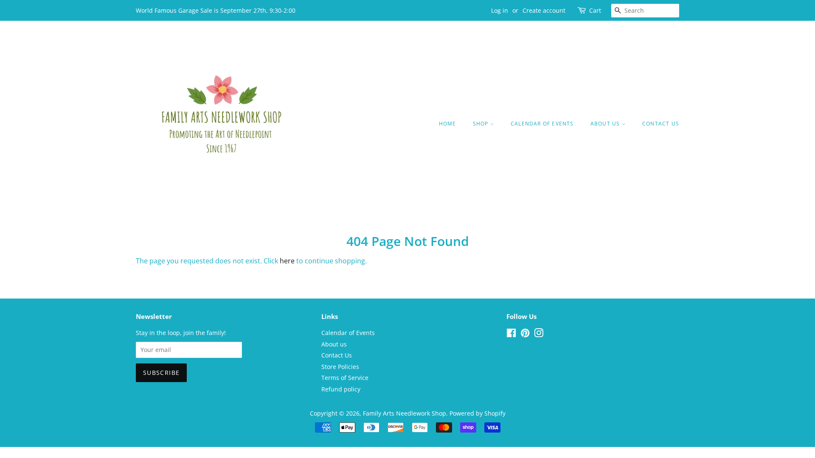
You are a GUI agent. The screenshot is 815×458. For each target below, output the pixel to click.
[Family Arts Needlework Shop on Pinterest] (525, 334)
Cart (595, 10)
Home (447, 123)
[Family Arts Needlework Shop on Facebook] (511, 334)
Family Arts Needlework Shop (404, 413)
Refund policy (340, 389)
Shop (481, 123)
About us (606, 123)
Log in (499, 10)
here (287, 260)
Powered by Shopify (478, 413)
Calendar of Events (542, 123)
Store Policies (340, 367)
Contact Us (660, 123)
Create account (544, 10)
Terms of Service (344, 378)
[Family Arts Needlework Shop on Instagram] (538, 334)
